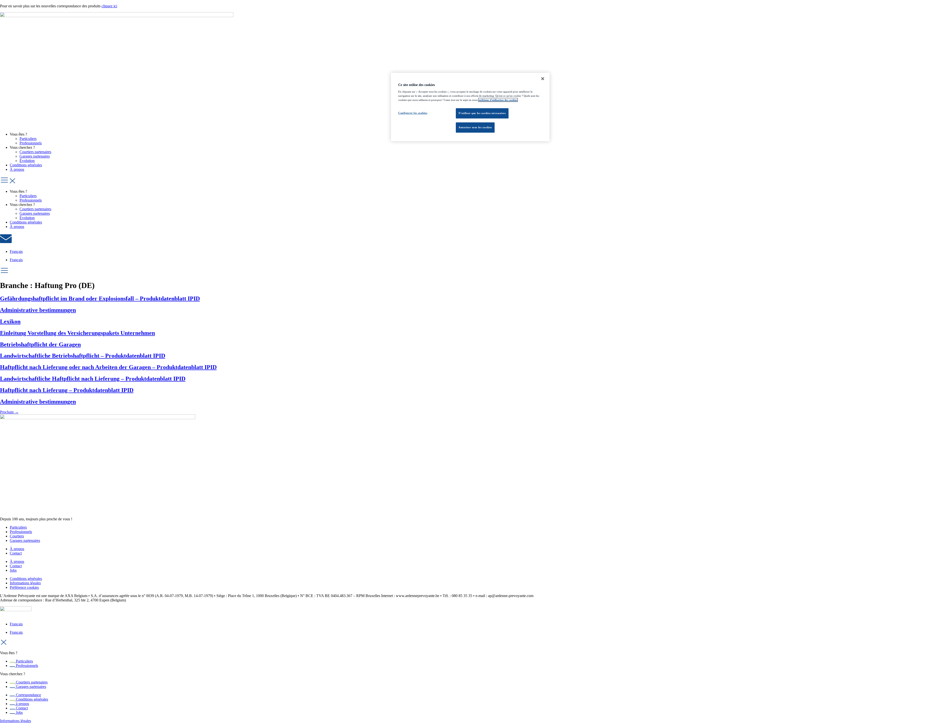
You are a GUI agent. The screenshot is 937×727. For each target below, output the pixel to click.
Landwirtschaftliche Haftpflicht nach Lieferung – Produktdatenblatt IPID (92, 378)
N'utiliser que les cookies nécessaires (482, 113)
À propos (17, 169)
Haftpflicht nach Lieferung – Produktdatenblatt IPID (66, 390)
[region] (470, 107)
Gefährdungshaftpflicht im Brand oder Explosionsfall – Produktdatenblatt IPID (100, 298)
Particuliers (28, 139)
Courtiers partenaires (35, 152)
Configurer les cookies (413, 112)
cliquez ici (109, 6)
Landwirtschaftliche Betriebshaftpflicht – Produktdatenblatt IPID (82, 356)
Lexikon (10, 321)
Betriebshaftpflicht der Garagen (40, 344)
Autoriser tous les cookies (475, 127)
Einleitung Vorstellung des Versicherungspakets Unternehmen (77, 333)
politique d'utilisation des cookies (498, 99)
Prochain (9, 412)
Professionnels (31, 143)
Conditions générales (26, 165)
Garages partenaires (35, 156)
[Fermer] (542, 78)
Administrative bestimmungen (38, 310)
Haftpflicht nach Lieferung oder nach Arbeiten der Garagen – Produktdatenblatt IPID (108, 367)
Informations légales (15, 721)
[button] (468, 180)
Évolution (27, 161)
